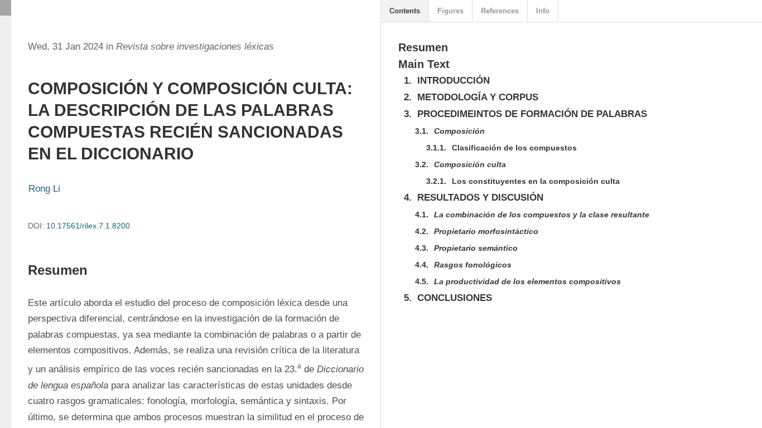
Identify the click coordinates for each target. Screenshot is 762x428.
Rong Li (44, 188)
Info (542, 11)
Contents (404, 11)
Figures (450, 11)
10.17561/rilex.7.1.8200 (88, 225)
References (500, 11)
